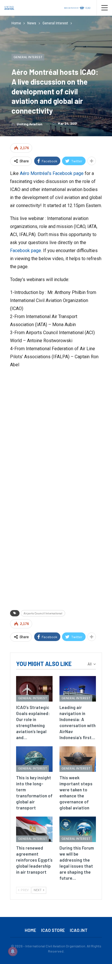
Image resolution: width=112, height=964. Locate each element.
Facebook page (25, 250)
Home (30, 930)
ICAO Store (53, 930)
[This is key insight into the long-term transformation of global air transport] (34, 759)
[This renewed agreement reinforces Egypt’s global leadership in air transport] (34, 829)
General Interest (27, 57)
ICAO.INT (79, 930)
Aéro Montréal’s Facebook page (52, 173)
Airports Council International (43, 613)
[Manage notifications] (12, 951)
